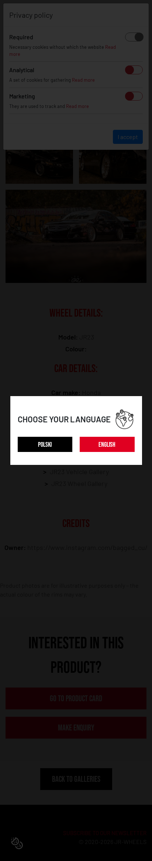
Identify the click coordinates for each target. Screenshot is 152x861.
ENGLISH (107, 445)
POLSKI (45, 445)
